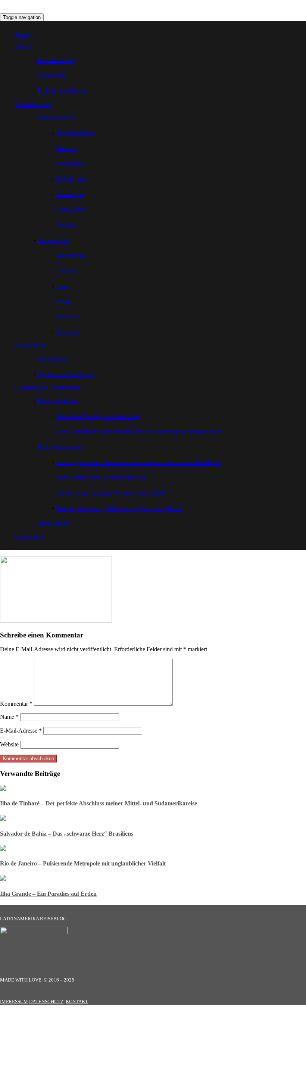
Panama (66, 224)
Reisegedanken (57, 400)
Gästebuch (29, 536)
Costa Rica (70, 209)
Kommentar (16, 704)
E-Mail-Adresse (21, 730)
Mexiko (66, 148)
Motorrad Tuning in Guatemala (98, 415)
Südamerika (53, 239)
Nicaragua (70, 193)
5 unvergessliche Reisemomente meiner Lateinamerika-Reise (138, 461)
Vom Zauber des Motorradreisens (101, 477)
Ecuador (67, 270)
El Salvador (72, 178)
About (23, 46)
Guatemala (70, 163)
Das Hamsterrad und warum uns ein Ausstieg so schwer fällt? (139, 431)
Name (9, 717)
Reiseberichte (33, 103)
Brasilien (68, 331)
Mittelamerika (56, 117)
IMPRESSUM (14, 1001)
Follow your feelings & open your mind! (111, 492)
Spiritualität (53, 523)
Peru (62, 285)
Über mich (51, 75)
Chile (63, 301)
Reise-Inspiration (60, 446)
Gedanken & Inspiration (47, 387)
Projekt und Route (62, 90)
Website (9, 744)
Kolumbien (71, 255)
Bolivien (67, 316)
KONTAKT (77, 1001)
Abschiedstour (75, 132)
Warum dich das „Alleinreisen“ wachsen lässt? (119, 507)
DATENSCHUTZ (46, 1001)
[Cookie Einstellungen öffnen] (56, 1063)
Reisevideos (31, 345)
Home (23, 34)
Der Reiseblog (56, 59)
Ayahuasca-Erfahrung (66, 373)
